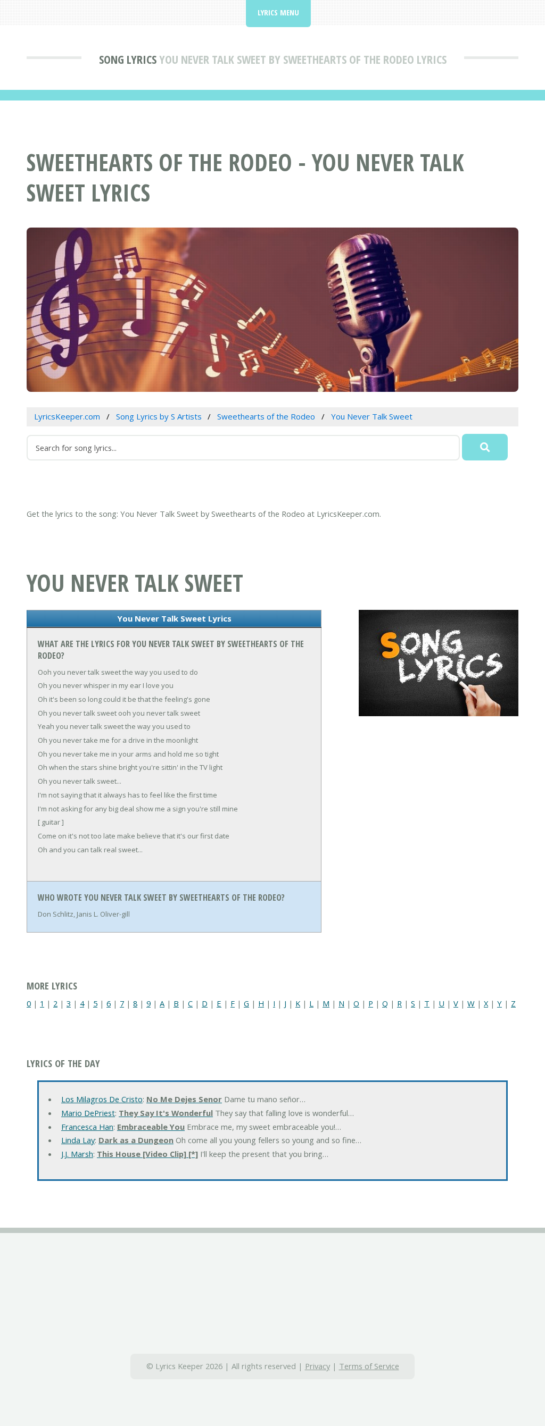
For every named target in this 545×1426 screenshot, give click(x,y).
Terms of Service (369, 1366)
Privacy (317, 1366)
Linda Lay (78, 1140)
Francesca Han (87, 1126)
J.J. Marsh (77, 1153)
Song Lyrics (127, 59)
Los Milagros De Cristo (102, 1099)
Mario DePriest (88, 1113)
